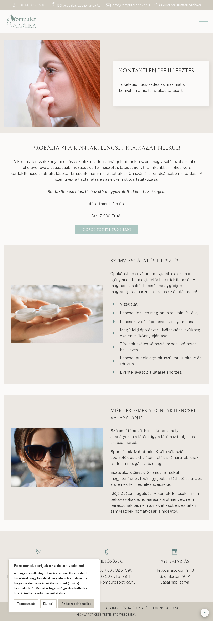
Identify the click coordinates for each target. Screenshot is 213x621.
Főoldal (106, 34)
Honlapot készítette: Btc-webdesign (106, 614)
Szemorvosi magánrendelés (180, 4)
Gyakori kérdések (106, 70)
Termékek (106, 52)
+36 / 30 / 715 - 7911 (112, 576)
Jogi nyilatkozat (166, 608)
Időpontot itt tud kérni (106, 229)
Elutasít (48, 603)
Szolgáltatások (106, 43)
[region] (54, 586)
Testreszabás (26, 603)
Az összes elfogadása (76, 603)
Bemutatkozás (106, 61)
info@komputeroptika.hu (112, 582)
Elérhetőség (106, 79)
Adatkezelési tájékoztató (126, 608)
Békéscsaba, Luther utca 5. (78, 5)
